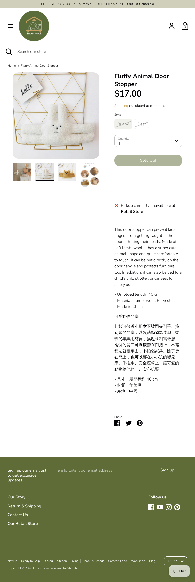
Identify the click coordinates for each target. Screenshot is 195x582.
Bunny (123, 124)
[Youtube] (160, 507)
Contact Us (18, 515)
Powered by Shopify (64, 568)
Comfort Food (117, 561)
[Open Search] (8, 51)
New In (12, 561)
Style (117, 115)
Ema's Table (41, 568)
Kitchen (62, 561)
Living (75, 561)
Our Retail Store (23, 523)
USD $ (173, 561)
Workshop (138, 561)
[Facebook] (151, 507)
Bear (142, 124)
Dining (48, 561)
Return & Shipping (24, 506)
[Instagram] (169, 507)
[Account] (172, 24)
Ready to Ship (30, 561)
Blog (152, 561)
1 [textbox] (119, 144)
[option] (56, 117)
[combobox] (148, 141)
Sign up (167, 470)
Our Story (16, 497)
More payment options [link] (148, 188)
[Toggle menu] (10, 26)
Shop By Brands (93, 561)
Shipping (121, 105)
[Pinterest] (177, 507)
